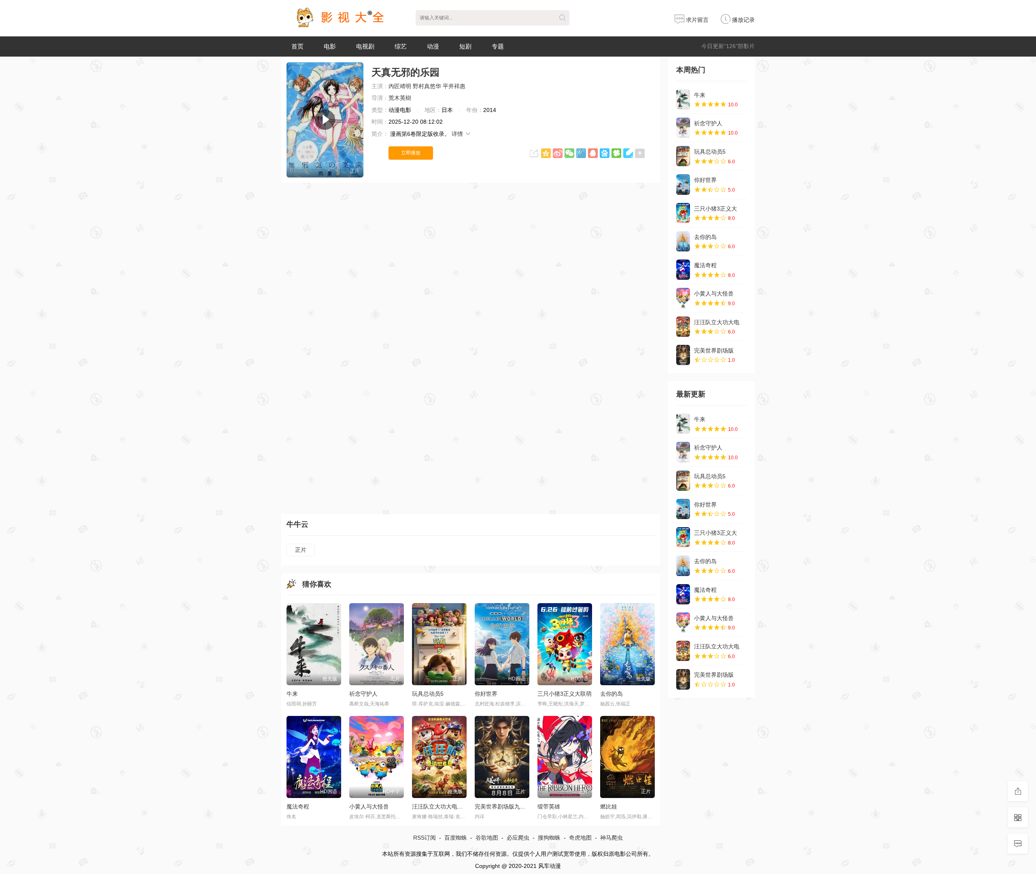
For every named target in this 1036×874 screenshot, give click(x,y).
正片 (300, 550)
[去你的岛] (683, 241)
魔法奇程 (705, 265)
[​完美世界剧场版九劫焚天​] (683, 355)
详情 (458, 134)
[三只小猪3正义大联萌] (683, 213)
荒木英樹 (399, 98)
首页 (297, 46)
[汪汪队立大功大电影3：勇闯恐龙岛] (683, 327)
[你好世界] (683, 184)
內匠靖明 (399, 86)
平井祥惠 (454, 86)
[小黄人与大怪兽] (683, 298)
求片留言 (696, 20)
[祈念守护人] (683, 128)
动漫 (433, 46)
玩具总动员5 (710, 151)
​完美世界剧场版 (714, 350)
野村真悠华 (427, 86)
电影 (330, 46)
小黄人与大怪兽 (714, 293)
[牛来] (683, 99)
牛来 (699, 95)
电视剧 (365, 46)
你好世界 (705, 180)
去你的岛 (705, 237)
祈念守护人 (708, 123)
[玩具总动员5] (683, 156)
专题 (498, 46)
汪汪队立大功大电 (716, 322)
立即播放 (410, 153)
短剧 (465, 46)
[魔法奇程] (683, 270)
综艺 (401, 46)
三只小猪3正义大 (715, 208)
